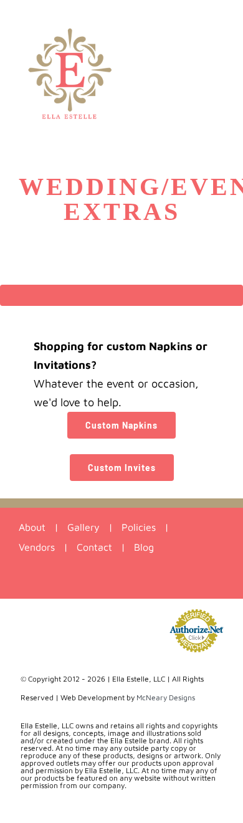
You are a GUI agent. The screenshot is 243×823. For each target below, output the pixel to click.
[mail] (133, 582)
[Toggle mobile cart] (174, 19)
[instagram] (110, 582)
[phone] (156, 582)
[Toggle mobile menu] (219, 19)
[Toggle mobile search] (197, 19)
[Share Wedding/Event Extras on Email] (182, 818)
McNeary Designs (165, 697)
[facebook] (87, 582)
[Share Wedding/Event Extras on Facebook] (61, 818)
